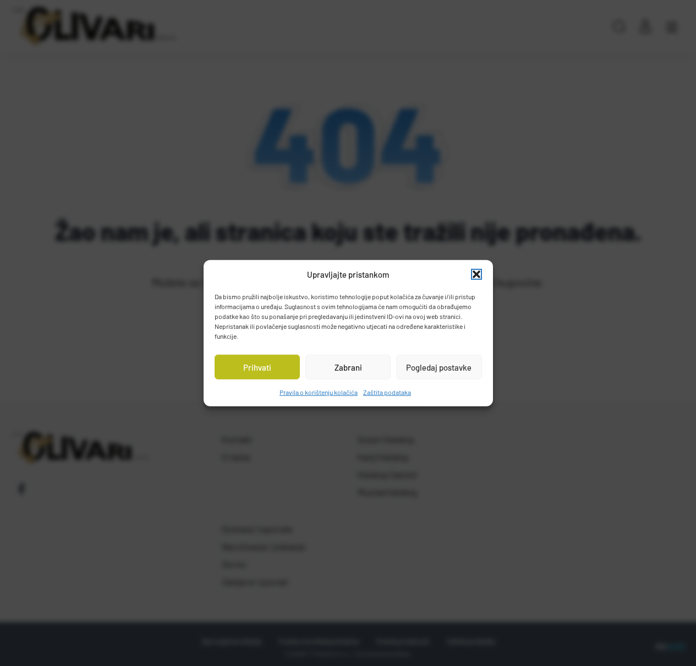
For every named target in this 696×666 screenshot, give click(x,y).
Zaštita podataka (387, 392)
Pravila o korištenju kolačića (319, 392)
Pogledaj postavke (439, 367)
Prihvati (257, 367)
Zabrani (348, 367)
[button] (476, 274)
